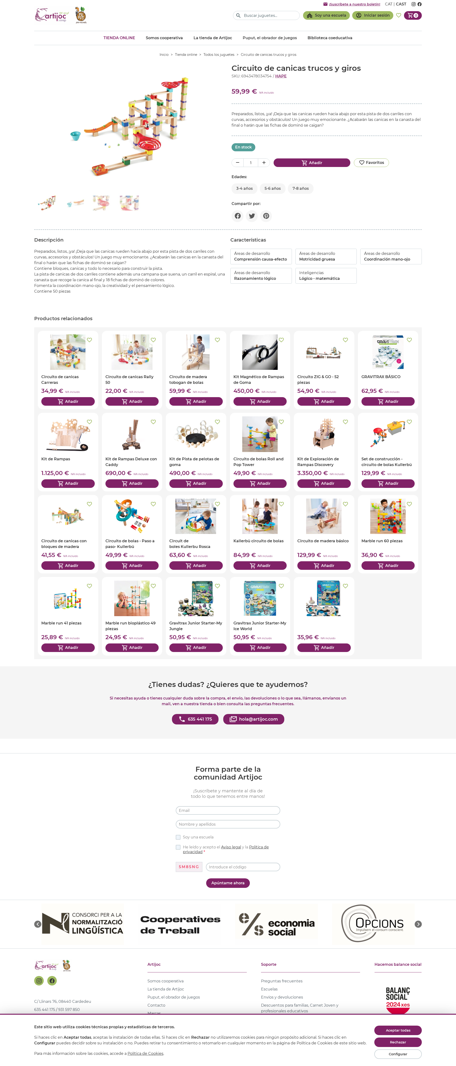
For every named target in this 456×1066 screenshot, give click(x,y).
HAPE (281, 76)
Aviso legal (231, 847)
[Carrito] (413, 15)
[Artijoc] (61, 15)
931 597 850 (69, 1009)
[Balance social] (398, 999)
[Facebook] (52, 980)
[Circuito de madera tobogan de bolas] (196, 370)
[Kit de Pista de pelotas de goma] (196, 452)
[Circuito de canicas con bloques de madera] (68, 534)
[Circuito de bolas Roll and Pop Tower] (260, 452)
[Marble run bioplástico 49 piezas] (132, 616)
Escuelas (269, 989)
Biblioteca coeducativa (330, 38)
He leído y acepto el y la (226, 849)
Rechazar (398, 1042)
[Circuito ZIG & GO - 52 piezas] (324, 370)
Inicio (164, 54)
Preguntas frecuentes (282, 981)
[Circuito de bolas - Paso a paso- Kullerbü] (132, 534)
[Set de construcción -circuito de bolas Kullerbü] (388, 452)
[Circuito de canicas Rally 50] (132, 370)
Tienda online (119, 38)
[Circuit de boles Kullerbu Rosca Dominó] (196, 534)
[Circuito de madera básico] (324, 534)
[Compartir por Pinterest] (266, 216)
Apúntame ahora (228, 883)
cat (388, 4)
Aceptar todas (398, 1030)
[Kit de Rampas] (68, 452)
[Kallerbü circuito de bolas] (260, 534)
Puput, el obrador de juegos (173, 997)
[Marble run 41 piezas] (68, 616)
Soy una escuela (198, 837)
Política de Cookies (145, 1053)
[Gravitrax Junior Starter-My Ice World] (260, 616)
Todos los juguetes (219, 54)
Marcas (154, 1013)
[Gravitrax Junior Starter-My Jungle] (196, 616)
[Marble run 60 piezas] (388, 534)
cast (401, 4)
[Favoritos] (399, 15)
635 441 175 (44, 1009)
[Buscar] (238, 15)
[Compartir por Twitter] (252, 216)
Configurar (398, 1054)
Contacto (156, 1005)
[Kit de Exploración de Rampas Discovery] (324, 452)
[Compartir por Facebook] (237, 216)
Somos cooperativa (164, 38)
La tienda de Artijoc (213, 38)
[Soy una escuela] (326, 15)
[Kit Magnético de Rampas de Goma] (260, 370)
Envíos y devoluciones (282, 997)
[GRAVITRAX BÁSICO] (388, 370)
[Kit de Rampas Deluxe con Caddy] (132, 452)
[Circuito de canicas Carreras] (68, 370)
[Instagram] (39, 980)
